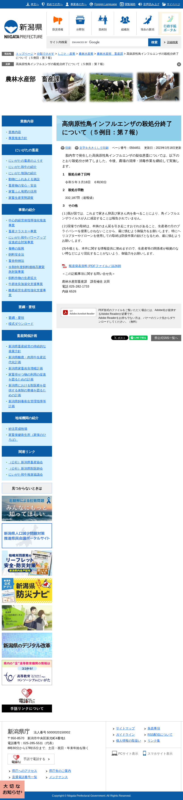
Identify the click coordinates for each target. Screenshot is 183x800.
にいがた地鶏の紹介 (22, 173)
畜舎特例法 (16, 260)
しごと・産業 (66, 53)
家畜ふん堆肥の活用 (22, 191)
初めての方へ (55, 4)
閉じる (179, 64)
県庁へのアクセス (24, 771)
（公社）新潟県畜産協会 (25, 462)
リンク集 (154, 740)
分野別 (80, 29)
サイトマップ (125, 728)
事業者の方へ (79, 4)
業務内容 (27, 121)
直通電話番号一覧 (24, 777)
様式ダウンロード (20, 323)
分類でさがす (45, 53)
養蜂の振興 (16, 248)
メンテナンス (58, 777)
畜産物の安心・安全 (22, 185)
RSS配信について (160, 734)
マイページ (173, 4)
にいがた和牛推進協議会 (25, 474)
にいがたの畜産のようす (25, 160)
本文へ (35, 4)
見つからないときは (27, 488)
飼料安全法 (16, 254)
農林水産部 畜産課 (110, 53)
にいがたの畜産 (27, 150)
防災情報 (57, 29)
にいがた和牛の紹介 (22, 167)
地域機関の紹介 (27, 418)
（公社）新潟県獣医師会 (25, 468)
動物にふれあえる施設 (24, 179)
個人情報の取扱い (128, 740)
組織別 (125, 29)
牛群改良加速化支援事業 (25, 284)
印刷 (68, 147)
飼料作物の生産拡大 (22, 278)
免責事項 (154, 728)
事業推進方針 (17, 138)
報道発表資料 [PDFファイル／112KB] (95, 266)
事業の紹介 (27, 210)
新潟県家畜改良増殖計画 (25, 368)
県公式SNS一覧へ (166, 338)
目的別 (103, 29)
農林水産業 (86, 53)
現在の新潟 (147, 29)
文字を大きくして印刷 (93, 147)
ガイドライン (125, 734)
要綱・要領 (27, 307)
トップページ (24, 53)
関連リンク (27, 452)
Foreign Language (105, 4)
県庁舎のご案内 (60, 771)
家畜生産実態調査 (20, 197)
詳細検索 (172, 42)
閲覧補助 (130, 4)
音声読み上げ (151, 4)
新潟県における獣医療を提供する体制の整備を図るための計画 (27, 390)
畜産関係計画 (27, 336)
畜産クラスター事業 (22, 231)
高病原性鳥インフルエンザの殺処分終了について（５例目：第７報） (61, 64)
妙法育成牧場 (17, 428)
